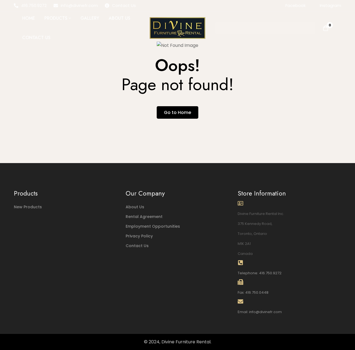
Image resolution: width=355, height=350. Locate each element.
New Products (28, 207)
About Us (135, 207)
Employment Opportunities (153, 226)
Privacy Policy (139, 236)
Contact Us (137, 245)
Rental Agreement (144, 216)
